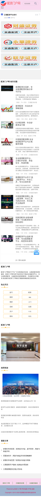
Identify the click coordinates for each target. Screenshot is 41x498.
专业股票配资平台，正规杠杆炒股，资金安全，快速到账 (24, 160)
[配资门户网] (10, 3)
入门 (29, 302)
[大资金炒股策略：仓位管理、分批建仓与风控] (20, 384)
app (30, 297)
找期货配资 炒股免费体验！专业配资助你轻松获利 (24, 219)
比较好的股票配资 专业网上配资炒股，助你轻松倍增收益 (20, 432)
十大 (29, 311)
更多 (36, 15)
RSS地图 (24, 489)
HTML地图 (31, 489)
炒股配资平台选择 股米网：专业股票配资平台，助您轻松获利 (24, 238)
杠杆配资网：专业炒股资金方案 (24, 123)
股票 (11, 297)
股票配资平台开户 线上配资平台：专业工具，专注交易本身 (24, 179)
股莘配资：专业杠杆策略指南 (24, 106)
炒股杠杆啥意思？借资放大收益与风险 (16, 460)
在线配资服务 (33, 483)
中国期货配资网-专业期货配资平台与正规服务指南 (24, 141)
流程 (11, 307)
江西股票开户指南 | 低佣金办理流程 (15, 464)
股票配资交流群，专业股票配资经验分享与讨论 (24, 89)
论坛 (29, 316)
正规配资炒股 (20, 483)
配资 (29, 292)
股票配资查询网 (25, 492)
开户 (11, 311)
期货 (11, 302)
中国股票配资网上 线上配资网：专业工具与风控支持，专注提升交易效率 (24, 199)
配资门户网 (6, 483)
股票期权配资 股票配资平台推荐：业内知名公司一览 (18, 401)
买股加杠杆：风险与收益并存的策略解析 (17, 455)
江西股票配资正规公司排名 (12, 469)
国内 (11, 316)
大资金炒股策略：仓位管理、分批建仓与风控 (16, 396)
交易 (29, 307)
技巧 (11, 292)
